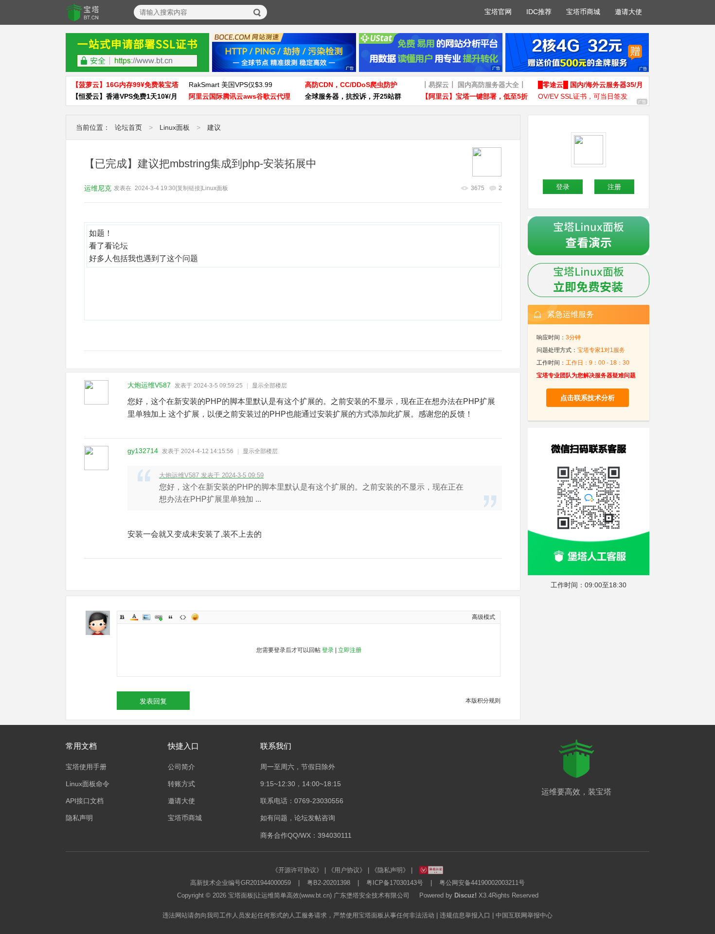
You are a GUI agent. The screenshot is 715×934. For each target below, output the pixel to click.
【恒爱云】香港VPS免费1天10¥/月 (125, 96)
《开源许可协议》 (297, 870)
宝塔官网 (498, 12)
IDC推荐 (539, 12)
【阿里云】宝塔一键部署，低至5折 (475, 96)
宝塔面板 (240, 895)
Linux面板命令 (87, 784)
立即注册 (349, 650)
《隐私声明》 (390, 870)
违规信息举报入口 (465, 915)
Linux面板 (175, 127)
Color (134, 617)
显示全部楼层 (269, 385)
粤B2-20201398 (328, 882)
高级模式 (483, 617)
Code (183, 617)
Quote (171, 617)
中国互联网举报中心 (524, 915)
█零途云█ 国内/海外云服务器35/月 (590, 84)
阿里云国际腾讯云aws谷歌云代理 (239, 96)
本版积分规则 (482, 700)
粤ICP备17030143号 (394, 882)
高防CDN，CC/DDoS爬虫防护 (351, 84)
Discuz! (465, 895)
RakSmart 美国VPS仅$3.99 (230, 84)
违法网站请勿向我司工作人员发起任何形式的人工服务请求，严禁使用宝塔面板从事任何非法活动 (298, 915)
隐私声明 (79, 818)
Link (158, 617)
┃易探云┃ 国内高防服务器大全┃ (474, 84)
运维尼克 (97, 188)
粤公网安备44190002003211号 (482, 882)
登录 (328, 650)
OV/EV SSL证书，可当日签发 (582, 96)
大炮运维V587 (149, 385)
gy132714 (142, 451)
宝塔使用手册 (86, 767)
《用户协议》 (347, 870)
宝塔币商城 (583, 12)
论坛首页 (128, 127)
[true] (257, 12)
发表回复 (153, 701)
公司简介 (181, 767)
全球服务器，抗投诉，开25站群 (353, 96)
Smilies (195, 617)
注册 (614, 187)
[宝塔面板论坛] (83, 12)
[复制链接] (189, 188)
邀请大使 (628, 12)
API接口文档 (85, 801)
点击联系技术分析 (587, 398)
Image (146, 617)
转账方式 (181, 784)
